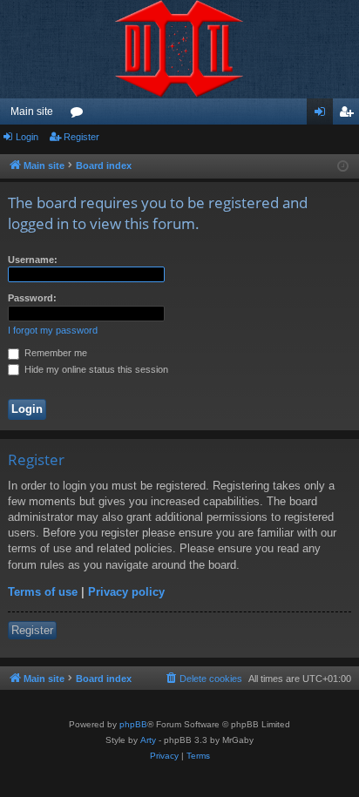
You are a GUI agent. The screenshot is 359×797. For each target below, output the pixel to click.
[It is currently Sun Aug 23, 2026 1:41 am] (343, 167)
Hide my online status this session (95, 369)
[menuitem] (203, 678)
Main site (31, 111)
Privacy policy (126, 591)
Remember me (54, 353)
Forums (80, 115)
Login (27, 137)
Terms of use (43, 591)
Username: (33, 259)
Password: (32, 298)
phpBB (133, 724)
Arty (148, 740)
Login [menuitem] (323, 115)
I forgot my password (53, 330)
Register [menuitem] (349, 115)
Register (81, 137)
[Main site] (179, 49)
